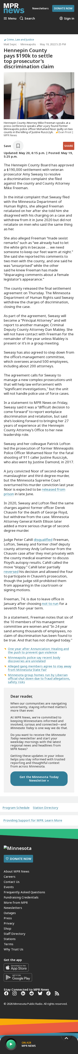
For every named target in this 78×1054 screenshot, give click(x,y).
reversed (11, 571)
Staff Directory (14, 933)
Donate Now (63, 8)
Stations (10, 939)
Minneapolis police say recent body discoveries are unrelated (34, 659)
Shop (7, 928)
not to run (50, 603)
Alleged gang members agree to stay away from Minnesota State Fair (39, 668)
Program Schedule (16, 807)
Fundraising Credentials (21, 897)
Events (9, 887)
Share (68, 146)
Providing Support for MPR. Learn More (32, 820)
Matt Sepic (10, 44)
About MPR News (16, 871)
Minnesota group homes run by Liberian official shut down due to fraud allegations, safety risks (39, 678)
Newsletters (13, 908)
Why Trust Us (13, 949)
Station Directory (45, 807)
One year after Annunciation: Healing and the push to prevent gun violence (38, 650)
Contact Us (12, 882)
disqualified (43, 539)
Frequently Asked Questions (24, 892)
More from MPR (16, 902)
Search (30, 18)
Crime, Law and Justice (20, 39)
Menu (12, 18)
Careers (9, 876)
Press (8, 918)
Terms (8, 944)
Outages (10, 913)
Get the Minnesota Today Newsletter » (39, 778)
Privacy (9, 923)
